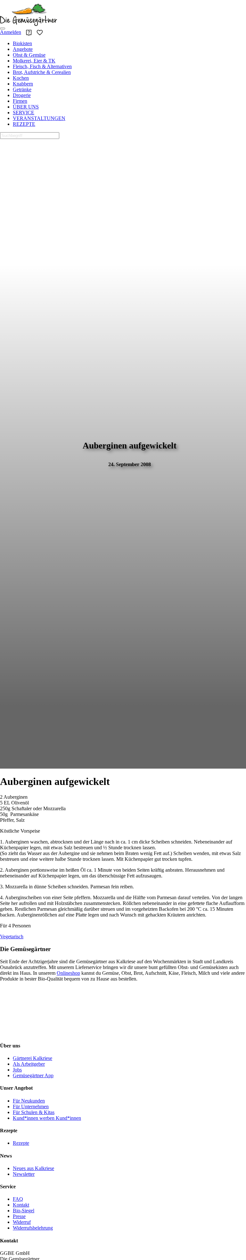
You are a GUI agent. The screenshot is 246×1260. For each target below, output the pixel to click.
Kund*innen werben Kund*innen (47, 1118)
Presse (19, 1216)
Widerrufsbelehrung (33, 1228)
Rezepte (21, 1143)
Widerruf (22, 1222)
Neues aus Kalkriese (33, 1168)
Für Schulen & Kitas (33, 1112)
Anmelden (10, 32)
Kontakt (21, 1205)
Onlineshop (68, 973)
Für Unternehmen (31, 1106)
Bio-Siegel (23, 1210)
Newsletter (24, 1174)
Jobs (17, 1069)
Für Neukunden (29, 1100)
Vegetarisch (11, 936)
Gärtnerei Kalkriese (32, 1058)
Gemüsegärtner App (33, 1075)
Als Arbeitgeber (29, 1064)
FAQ (18, 1199)
